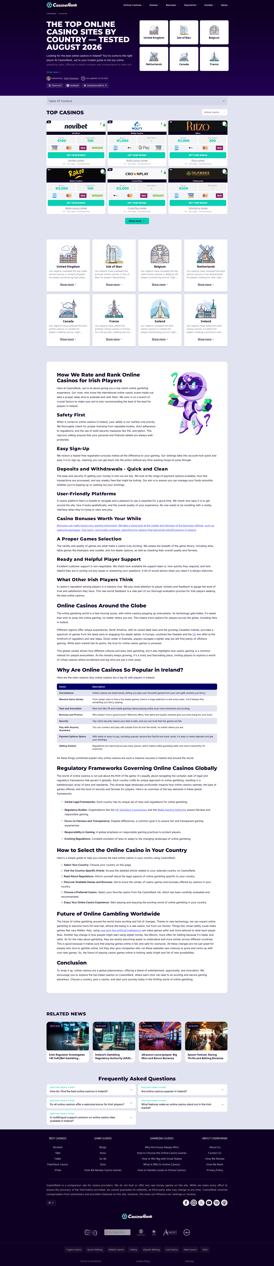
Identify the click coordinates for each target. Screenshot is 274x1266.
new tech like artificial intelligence (120, 930)
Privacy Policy (215, 1170)
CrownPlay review (137, 208)
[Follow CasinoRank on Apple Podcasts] (224, 1203)
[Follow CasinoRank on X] (201, 1203)
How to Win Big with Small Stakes (162, 1158)
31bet (57, 1170)
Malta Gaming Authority (172, 809)
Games (154, 5)
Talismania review (198, 208)
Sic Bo (103, 1158)
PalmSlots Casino (57, 1164)
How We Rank (214, 1164)
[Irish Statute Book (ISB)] (117, 1232)
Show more (135, 220)
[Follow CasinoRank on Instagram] (194, 1203)
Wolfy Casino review (137, 160)
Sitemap (189, 1261)
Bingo (102, 1147)
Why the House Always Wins (162, 1147)
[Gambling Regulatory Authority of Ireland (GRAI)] (91, 1232)
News (224, 5)
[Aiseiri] (170, 1232)
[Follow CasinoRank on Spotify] (216, 1203)
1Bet (57, 1153)
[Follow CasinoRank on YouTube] (209, 1203)
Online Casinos (132, 5)
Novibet (57, 1147)
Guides (208, 5)
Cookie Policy (143, 1261)
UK (194, 634)
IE (50, 1202)
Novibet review (76, 160)
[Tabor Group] (154, 1232)
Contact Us (214, 1153)
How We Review (214, 1158)
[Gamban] (141, 1232)
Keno (103, 1153)
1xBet (57, 1158)
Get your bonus (76, 155)
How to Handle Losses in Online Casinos (162, 1170)
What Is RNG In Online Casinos (161, 1164)
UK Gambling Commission (131, 809)
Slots (103, 1164)
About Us (214, 1147)
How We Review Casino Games (102, 1170)
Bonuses (171, 5)
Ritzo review (197, 160)
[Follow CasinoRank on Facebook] (186, 1203)
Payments (190, 5)
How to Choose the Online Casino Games (162, 1153)
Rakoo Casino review (76, 208)
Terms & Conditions (90, 1261)
